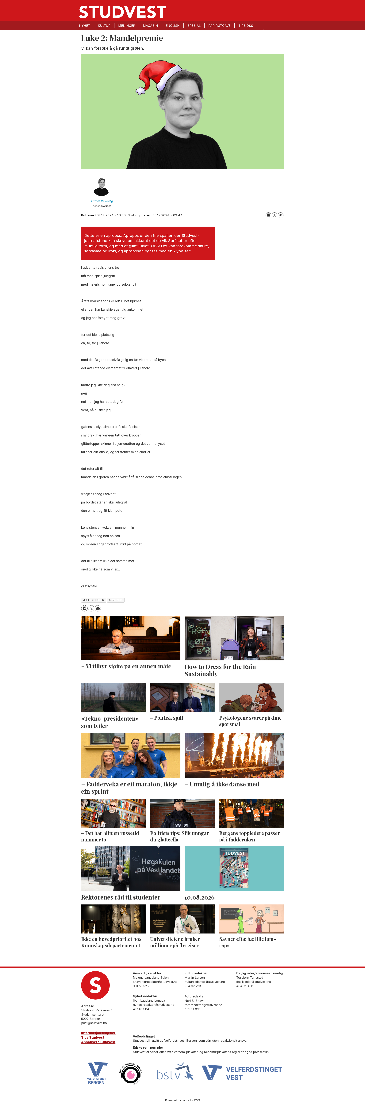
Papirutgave (219, 26)
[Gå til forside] (122, 12)
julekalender (93, 600)
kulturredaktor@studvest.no (205, 982)
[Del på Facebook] (268, 215)
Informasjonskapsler (98, 1033)
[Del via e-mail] (280, 215)
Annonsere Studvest (98, 1042)
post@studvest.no (94, 1023)
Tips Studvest (92, 1037)
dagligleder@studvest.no (253, 982)
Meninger (126, 26)
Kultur (104, 26)
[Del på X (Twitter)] (274, 215)
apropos (115, 600)
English (173, 26)
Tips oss (245, 26)
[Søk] (263, 30)
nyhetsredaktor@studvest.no (153, 1005)
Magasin (150, 26)
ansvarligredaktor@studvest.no (155, 982)
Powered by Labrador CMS (182, 1100)
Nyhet (84, 26)
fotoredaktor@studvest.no (203, 1005)
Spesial (194, 26)
